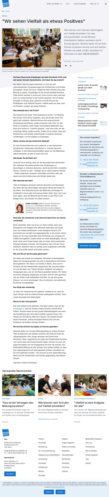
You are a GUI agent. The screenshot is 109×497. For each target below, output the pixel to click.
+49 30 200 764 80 (90, 160)
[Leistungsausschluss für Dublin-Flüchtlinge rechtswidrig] (103, 106)
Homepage (17, 308)
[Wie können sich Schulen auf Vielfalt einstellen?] (54, 385)
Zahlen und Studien (53, 4)
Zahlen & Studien (84, 94)
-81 (26, 453)
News (68, 4)
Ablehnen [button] (49, 492)
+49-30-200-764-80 (14, 453)
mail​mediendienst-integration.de (90, 164)
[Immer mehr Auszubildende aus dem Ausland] (103, 88)
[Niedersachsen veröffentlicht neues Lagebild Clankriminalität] (103, 123)
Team (102, 192)
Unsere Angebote (80, 4)
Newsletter (10, 474)
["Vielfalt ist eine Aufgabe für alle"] (90, 385)
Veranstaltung (43, 419)
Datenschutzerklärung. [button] (58, 487)
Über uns (93, 4)
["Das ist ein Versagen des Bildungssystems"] (18, 385)
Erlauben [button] (60, 492)
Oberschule (29, 206)
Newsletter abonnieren (89, 246)
